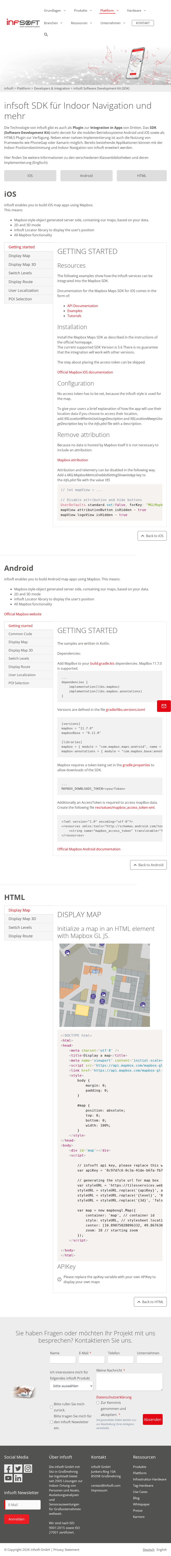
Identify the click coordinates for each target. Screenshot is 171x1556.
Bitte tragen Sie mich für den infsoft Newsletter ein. (73, 1422)
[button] (46, 35)
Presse (137, 1510)
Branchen (51, 23)
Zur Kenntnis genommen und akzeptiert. (113, 1408)
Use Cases (140, 1492)
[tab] (28, 247)
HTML (141, 175)
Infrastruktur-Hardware (149, 1479)
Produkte (80, 10)
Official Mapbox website (22, 614)
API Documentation (82, 305)
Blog (136, 1498)
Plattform (107, 10)
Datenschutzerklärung (114, 1397)
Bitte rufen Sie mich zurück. (69, 1407)
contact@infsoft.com (106, 1485)
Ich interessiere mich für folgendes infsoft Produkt (70, 1375)
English (162, 1549)
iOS (30, 175)
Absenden (152, 1419)
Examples (74, 310)
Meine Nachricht (110, 1370)
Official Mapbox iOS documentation (85, 372)
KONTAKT (143, 23)
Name (54, 1353)
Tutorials (74, 315)
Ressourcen (79, 23)
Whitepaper (141, 1504)
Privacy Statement (66, 1549)
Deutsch (149, 1549)
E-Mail (85, 1353)
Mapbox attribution (72, 460)
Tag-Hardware (143, 1485)
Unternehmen (111, 23)
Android (86, 175)
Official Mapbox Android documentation (89, 849)
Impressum (99, 1490)
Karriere (139, 1517)
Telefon (114, 1353)
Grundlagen (52, 10)
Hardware (134, 10)
